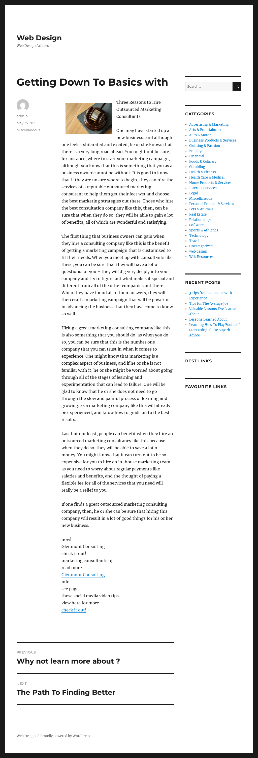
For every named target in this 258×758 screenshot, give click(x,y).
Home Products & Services (210, 183)
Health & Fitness (202, 172)
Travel (194, 241)
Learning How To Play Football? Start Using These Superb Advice (214, 330)
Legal (193, 193)
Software (196, 225)
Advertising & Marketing (209, 124)
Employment (199, 151)
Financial (196, 156)
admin (22, 116)
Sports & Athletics (203, 230)
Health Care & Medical (206, 177)
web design (198, 251)
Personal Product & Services (211, 204)
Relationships (200, 220)
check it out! (73, 609)
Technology (198, 235)
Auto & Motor (200, 135)
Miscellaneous (28, 130)
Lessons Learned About (208, 319)
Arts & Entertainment (206, 130)
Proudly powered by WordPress (65, 736)
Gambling (197, 167)
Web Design (39, 37)
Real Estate (198, 214)
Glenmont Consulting (83, 574)
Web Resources (201, 257)
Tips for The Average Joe (208, 303)
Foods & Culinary (202, 161)
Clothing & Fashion (204, 146)
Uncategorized (201, 246)
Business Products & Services (212, 140)
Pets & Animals (201, 209)
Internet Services (203, 188)
